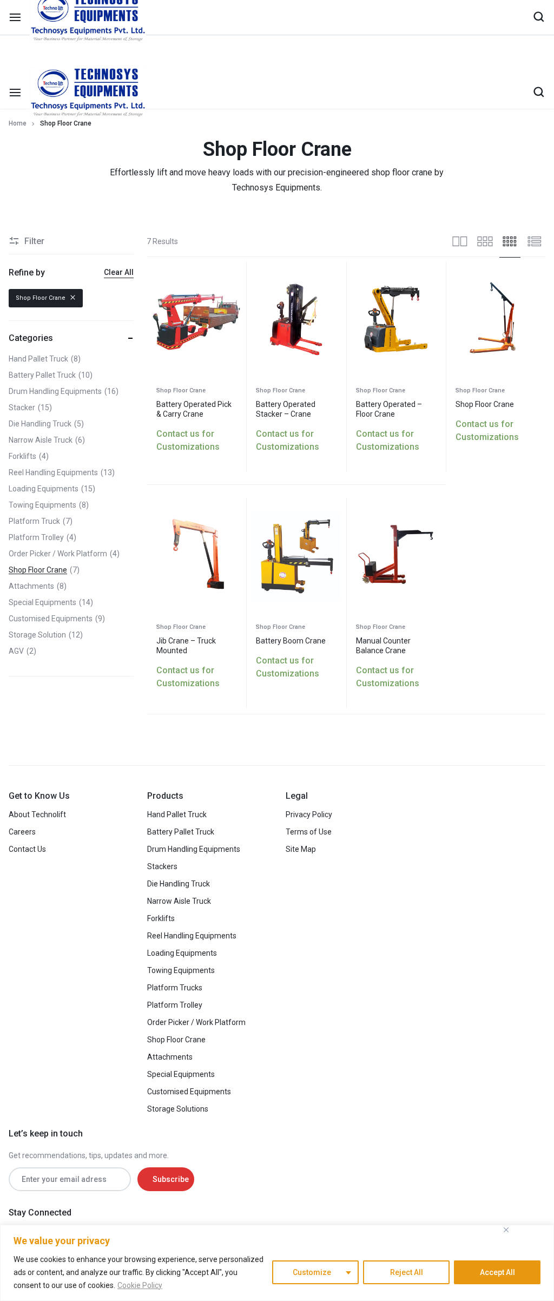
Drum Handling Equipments (193, 849)
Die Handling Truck (178, 883)
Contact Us (27, 849)
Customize (312, 1272)
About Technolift (37, 814)
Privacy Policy (309, 814)
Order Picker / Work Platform (196, 1022)
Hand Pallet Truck (177, 814)
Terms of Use (309, 831)
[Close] (506, 1229)
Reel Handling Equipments (191, 935)
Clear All (119, 272)
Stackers (162, 866)
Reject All (406, 1272)
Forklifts (161, 918)
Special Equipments (181, 1074)
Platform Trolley (174, 1005)
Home (18, 123)
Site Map (301, 849)
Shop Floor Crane (181, 390)
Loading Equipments (182, 953)
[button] (157, 319)
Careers (22, 831)
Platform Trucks (174, 987)
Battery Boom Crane (291, 640)
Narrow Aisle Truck (179, 901)
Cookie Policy (139, 1285)
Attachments (170, 1057)
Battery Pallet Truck (180, 831)
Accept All (497, 1272)
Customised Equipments (189, 1091)
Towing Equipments (181, 970)
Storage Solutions (177, 1109)
